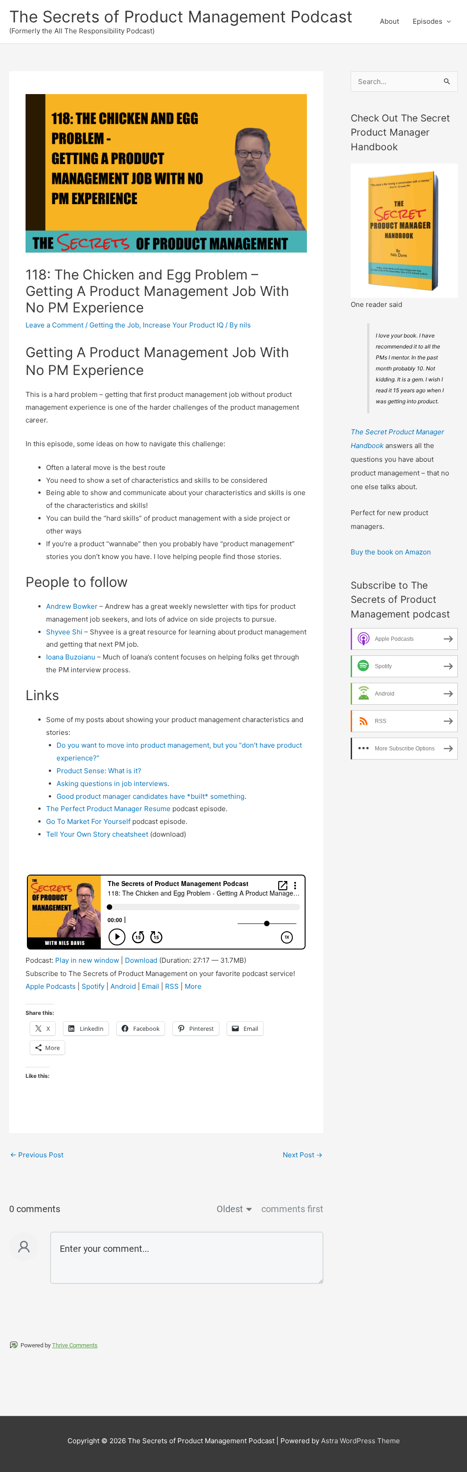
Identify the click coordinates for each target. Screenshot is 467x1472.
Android (123, 986)
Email (150, 986)
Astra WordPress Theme (360, 1440)
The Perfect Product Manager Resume (108, 808)
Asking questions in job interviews (112, 783)
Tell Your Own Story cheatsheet (97, 834)
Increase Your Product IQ (183, 325)
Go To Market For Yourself (88, 821)
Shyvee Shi (64, 632)
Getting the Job (114, 325)
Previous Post (36, 1154)
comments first (292, 1208)
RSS (172, 986)
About (389, 21)
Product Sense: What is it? (99, 770)
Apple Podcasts (51, 986)
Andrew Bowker (72, 606)
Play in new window (87, 960)
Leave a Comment (54, 325)
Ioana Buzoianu (70, 657)
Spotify (93, 986)
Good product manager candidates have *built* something (150, 796)
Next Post (302, 1154)
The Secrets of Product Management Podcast (181, 16)
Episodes (427, 21)
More (193, 986)
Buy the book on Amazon (391, 552)
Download (141, 960)
